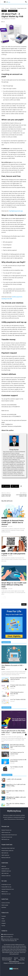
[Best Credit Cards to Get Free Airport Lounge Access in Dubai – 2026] (5, 746)
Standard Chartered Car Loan (7, 889)
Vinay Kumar (14, 450)
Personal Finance (12, 10)
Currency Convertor (5, 902)
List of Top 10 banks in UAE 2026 (18, 699)
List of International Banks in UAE (21, 495)
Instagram (3, 923)
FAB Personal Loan (5, 839)
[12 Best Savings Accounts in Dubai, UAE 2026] (5, 694)
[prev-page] (2, 597)
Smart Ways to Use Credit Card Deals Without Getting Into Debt (13, 585)
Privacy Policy (21, 959)
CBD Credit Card (4, 873)
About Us (16, 958)
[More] (21, 486)
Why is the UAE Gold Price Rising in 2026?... (15, 804)
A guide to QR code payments (13, 554)
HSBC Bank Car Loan (5, 893)
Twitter (2, 918)
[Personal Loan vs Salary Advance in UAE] (3, 792)
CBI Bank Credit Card (5, 875)
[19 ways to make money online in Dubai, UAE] (5, 687)
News (3, 728)
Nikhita (3, 669)
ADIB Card (3, 866)
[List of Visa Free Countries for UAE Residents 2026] (5, 761)
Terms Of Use (22, 952)
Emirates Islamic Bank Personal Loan (9, 834)
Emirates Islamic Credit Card (7, 850)
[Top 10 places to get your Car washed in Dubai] (5, 754)
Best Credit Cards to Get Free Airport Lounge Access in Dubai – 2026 (18, 746)
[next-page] (5, 597)
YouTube (3, 925)
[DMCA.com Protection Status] (14, 970)
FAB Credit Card (4, 852)
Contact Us (22, 958)
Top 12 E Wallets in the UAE (16, 766)
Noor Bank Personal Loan (6, 837)
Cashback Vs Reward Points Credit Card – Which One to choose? (12, 522)
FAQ (15, 959)
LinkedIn (3, 920)
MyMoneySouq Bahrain (7, 958)
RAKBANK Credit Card (6, 871)
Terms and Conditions (6, 959)
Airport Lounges (4, 905)
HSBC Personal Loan (5, 832)
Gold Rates (3, 907)
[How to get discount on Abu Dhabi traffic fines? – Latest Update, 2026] (14, 720)
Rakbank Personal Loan (6, 830)
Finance (7, 8)
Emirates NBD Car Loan (6, 886)
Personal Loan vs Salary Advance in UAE (15, 791)
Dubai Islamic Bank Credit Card (7, 848)
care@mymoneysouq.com (7, 934)
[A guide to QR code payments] (14, 544)
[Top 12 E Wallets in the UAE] (5, 768)
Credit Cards (4, 517)
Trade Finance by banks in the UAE (6, 495)
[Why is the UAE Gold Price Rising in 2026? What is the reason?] (3, 805)
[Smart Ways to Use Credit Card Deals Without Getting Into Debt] (14, 573)
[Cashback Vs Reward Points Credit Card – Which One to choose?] (14, 510)
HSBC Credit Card (5, 855)
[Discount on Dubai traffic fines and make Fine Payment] (5, 679)
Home (2, 8)
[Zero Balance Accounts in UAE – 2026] (14, 654)
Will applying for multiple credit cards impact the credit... (16, 797)
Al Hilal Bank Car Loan (6, 884)
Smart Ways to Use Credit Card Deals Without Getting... (15, 785)
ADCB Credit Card (5, 868)
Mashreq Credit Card (5, 857)
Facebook (3, 916)
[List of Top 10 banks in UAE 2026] (5, 701)
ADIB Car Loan (4, 891)
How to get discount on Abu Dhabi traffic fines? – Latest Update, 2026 (13, 731)
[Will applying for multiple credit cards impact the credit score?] (3, 798)
